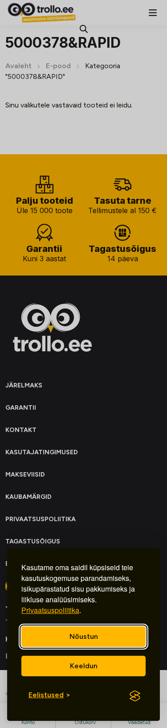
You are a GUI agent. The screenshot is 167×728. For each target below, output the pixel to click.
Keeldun (84, 666)
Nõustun (83, 636)
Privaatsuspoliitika (50, 610)
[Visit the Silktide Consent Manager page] (135, 696)
